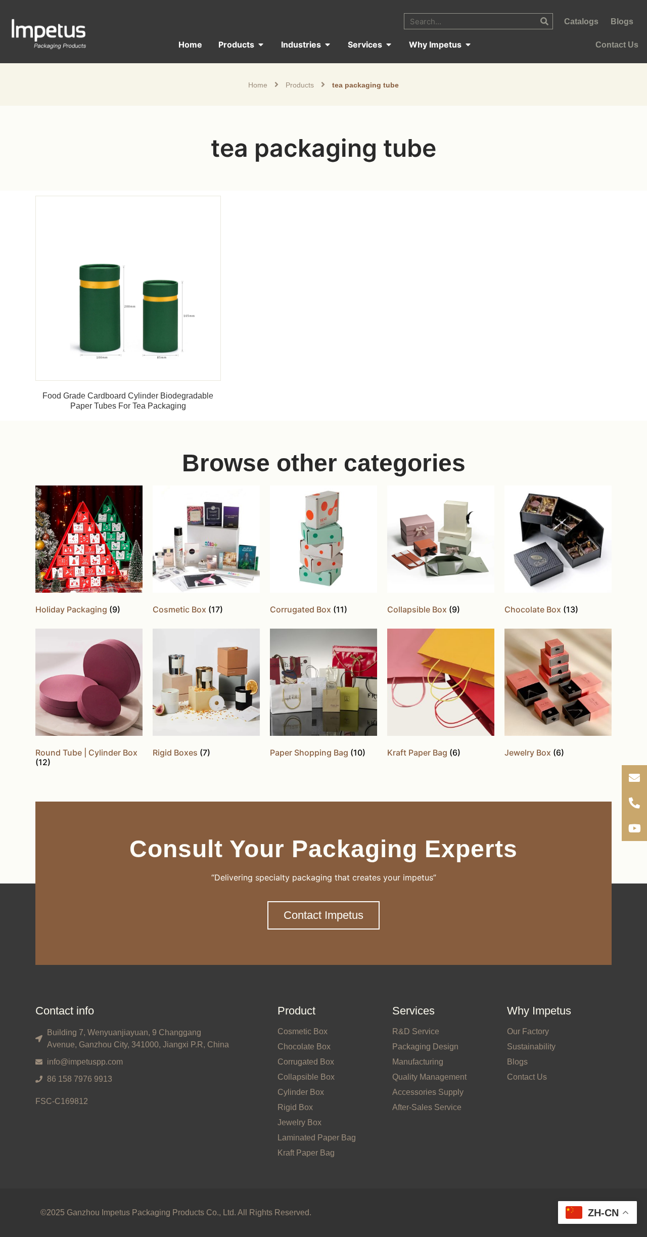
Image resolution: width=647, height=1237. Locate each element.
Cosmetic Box (303, 1031)
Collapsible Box (306, 1077)
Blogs (517, 1061)
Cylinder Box (301, 1092)
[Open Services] (389, 44)
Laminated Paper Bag (317, 1137)
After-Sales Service (426, 1107)
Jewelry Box (299, 1122)
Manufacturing (417, 1061)
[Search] (544, 21)
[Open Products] (261, 44)
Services (413, 1010)
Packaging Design (425, 1046)
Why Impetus (539, 1010)
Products (300, 85)
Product (296, 1010)
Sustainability (531, 1046)
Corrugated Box (306, 1061)
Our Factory (528, 1031)
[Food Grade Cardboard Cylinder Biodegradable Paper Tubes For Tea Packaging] (128, 287)
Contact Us (527, 1077)
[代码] (634, 828)
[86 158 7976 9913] (634, 803)
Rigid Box (295, 1107)
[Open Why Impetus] (468, 44)
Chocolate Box (304, 1046)
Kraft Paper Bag (306, 1152)
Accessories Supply (428, 1092)
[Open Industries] (328, 44)
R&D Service (415, 1031)
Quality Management (429, 1077)
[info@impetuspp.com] (634, 777)
